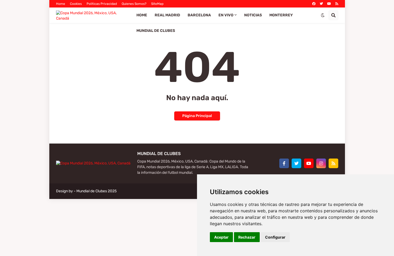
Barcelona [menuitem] (199, 15)
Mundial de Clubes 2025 (96, 191)
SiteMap (157, 4)
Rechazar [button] (246, 237)
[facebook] (313, 3)
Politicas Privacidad (102, 4)
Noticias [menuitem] (253, 15)
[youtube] (329, 3)
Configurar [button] (275, 237)
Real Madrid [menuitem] (167, 15)
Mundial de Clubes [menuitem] (155, 30)
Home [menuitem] (141, 15)
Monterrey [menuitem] (281, 15)
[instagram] (321, 163)
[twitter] (321, 3)
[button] (323, 15)
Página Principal (197, 116)
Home (60, 4)
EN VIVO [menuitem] (225, 15)
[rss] (336, 3)
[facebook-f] (284, 163)
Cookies (76, 4)
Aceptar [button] (221, 237)
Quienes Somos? (134, 4)
